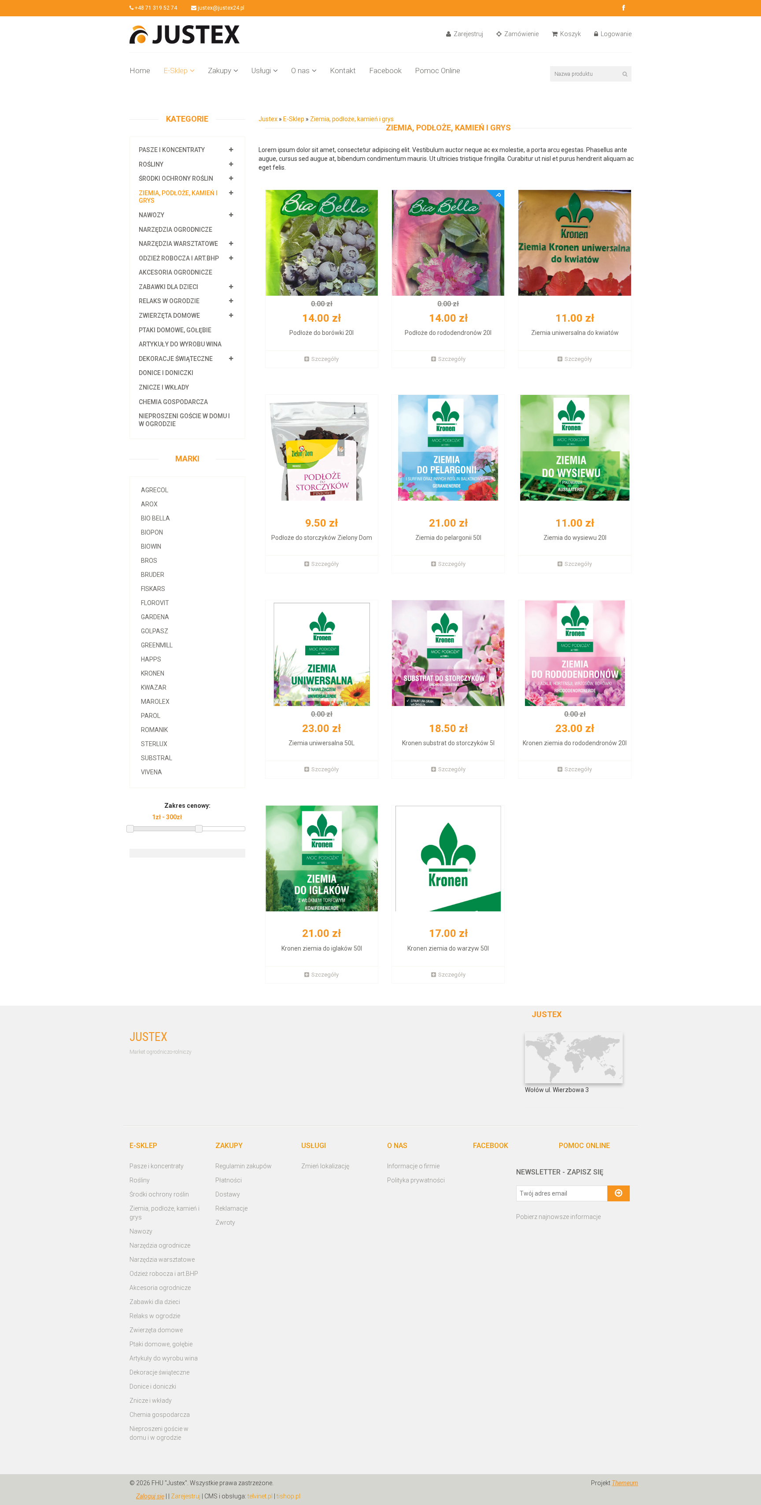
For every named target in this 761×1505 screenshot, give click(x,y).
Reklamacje (231, 1208)
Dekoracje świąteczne (176, 358)
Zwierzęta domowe (169, 315)
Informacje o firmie (413, 1166)
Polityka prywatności (416, 1180)
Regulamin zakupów (243, 1166)
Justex (269, 119)
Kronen (152, 673)
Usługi (261, 70)
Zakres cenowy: (187, 805)
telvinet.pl (260, 1496)
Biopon (152, 532)
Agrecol (154, 490)
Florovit (155, 602)
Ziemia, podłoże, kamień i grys (352, 119)
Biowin (151, 546)
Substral (156, 758)
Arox (149, 504)
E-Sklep (175, 70)
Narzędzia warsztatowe (178, 243)
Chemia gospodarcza (173, 401)
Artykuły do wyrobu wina (180, 344)
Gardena (155, 617)
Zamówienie (521, 33)
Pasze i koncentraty (172, 149)
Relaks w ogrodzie (169, 301)
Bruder (152, 574)
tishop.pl (288, 1496)
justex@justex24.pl (220, 8)
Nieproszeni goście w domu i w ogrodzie (158, 1433)
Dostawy (227, 1194)
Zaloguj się (150, 1496)
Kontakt (343, 70)
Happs (151, 659)
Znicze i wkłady (164, 387)
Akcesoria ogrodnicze (175, 272)
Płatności (228, 1180)
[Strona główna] (184, 33)
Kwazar (153, 687)
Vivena (151, 772)
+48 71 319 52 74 (155, 8)
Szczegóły (325, 359)
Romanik (154, 729)
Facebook (385, 70)
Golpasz (154, 631)
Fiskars (153, 588)
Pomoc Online (437, 70)
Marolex (155, 701)
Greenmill (157, 645)
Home (139, 70)
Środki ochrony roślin (176, 178)
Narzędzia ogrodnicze (175, 229)
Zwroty (225, 1222)
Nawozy (151, 215)
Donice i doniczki (166, 372)
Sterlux (154, 743)
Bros (149, 560)
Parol (150, 715)
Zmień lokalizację (325, 1166)
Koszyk (570, 33)
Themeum (625, 1482)
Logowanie (615, 33)
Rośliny (151, 164)
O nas (300, 70)
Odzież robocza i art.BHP (179, 258)
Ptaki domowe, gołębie (175, 330)
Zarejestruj (467, 33)
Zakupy (219, 70)
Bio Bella (155, 518)
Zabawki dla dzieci (168, 286)
